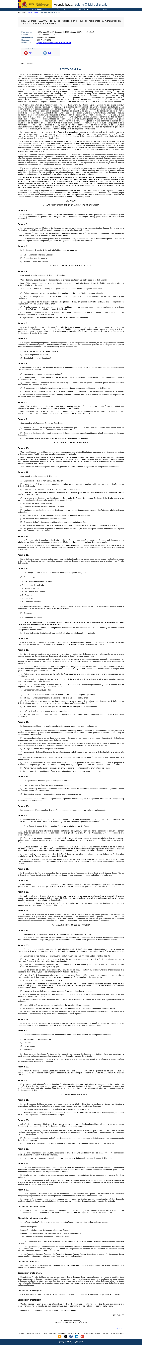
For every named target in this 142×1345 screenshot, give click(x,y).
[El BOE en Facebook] (71, 1338)
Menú (105, 9)
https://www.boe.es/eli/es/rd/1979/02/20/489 (53, 43)
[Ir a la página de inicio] (80, 4)
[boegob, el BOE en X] (65, 1338)
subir (120, 1328)
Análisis (30, 64)
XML (49, 53)
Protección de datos (74, 1333)
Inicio (30, 12)
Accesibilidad (62, 1333)
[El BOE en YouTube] (82, 1338)
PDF (30, 53)
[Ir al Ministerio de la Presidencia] (35, 4)
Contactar (21, 1333)
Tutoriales (106, 1333)
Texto (22, 64)
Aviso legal (52, 1333)
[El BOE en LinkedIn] (76, 1338)
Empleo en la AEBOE (117, 1333)
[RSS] (59, 1338)
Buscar (36, 12)
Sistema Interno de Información (91, 1333)
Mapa (45, 1333)
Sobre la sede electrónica (33, 1333)
